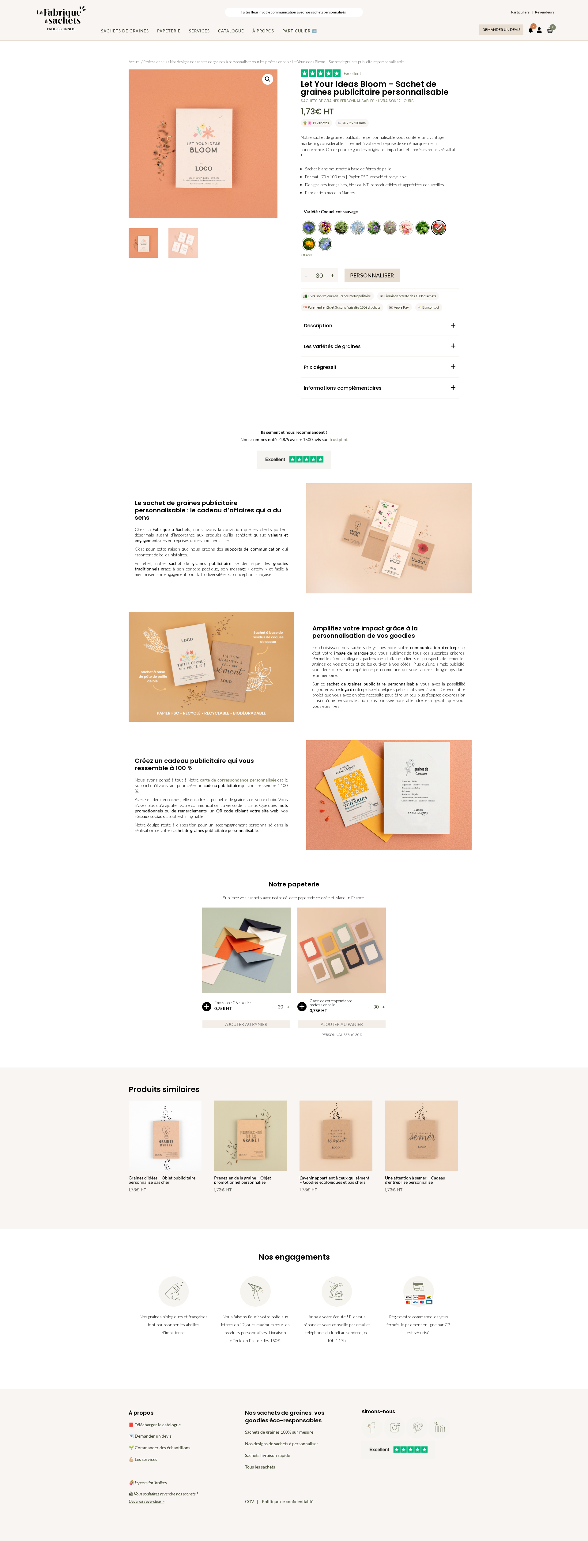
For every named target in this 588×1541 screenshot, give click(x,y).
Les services (146, 1459)
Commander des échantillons (162, 1447)
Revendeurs (544, 12)
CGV (249, 1501)
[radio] (309, 228)
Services (199, 30)
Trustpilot (338, 439)
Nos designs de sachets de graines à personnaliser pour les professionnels (229, 61)
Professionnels (155, 61)
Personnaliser (372, 275)
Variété (311, 211)
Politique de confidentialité (287, 1501)
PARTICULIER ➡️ (299, 30)
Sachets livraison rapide (267, 1455)
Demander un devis (501, 29)
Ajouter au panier (246, 1024)
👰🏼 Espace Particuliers (148, 1482)
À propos (263, 30)
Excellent (352, 73)
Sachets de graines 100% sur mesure (279, 1432)
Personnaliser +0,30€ (342, 1034)
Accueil (135, 61)
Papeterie (169, 30)
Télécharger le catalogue (158, 1424)
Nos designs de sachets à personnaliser (281, 1443)
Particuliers (520, 12)
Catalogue (231, 30)
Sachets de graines (125, 30)
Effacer (306, 255)
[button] (267, 79)
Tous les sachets (260, 1466)
